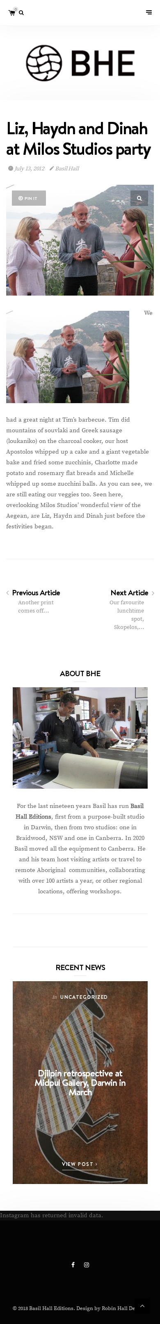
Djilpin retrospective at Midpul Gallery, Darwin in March (80, 1082)
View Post (79, 1164)
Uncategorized (84, 997)
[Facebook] (73, 1265)
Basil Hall (66, 168)
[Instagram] (86, 1265)
